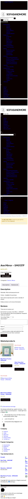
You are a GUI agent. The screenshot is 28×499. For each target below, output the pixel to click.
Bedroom (5, 35)
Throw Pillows (10, 30)
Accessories (6, 24)
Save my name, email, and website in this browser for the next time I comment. (12, 332)
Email (2, 329)
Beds (7, 38)
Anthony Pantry (10, 60)
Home (5, 87)
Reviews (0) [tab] (14, 285)
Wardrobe (9, 44)
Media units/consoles (12, 75)
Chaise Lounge (10, 71)
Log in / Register (8, 2)
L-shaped (9, 72)
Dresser (8, 39)
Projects (5, 90)
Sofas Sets (9, 78)
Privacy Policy (7, 437)
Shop (4, 88)
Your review (4, 318)
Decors (8, 26)
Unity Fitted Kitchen (11, 63)
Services (5, 81)
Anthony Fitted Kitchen (12, 59)
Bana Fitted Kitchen (11, 62)
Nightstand (9, 41)
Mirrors (8, 27)
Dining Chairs (9, 51)
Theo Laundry (10, 66)
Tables (8, 80)
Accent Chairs (10, 69)
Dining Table (9, 54)
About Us (5, 434)
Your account (6, 97)
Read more (20, 369)
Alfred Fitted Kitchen (12, 57)
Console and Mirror (8, 45)
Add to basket (6, 276)
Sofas (8, 77)
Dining (5, 48)
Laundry (5, 65)
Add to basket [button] (7, 366)
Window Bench (10, 33)
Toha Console (10, 47)
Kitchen (5, 56)
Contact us (6, 94)
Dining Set (9, 53)
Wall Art (8, 32)
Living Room (6, 68)
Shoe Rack (9, 42)
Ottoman (8, 29)
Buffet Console (10, 50)
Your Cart (5, 96)
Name (2, 326)
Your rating (4, 317)
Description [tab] (6, 285)
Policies (5, 93)
